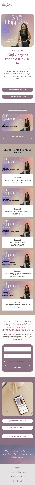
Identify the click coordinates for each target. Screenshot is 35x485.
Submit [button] (17, 367)
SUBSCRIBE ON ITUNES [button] (18, 90)
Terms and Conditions (17, 472)
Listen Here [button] (17, 136)
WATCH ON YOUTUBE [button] (18, 96)
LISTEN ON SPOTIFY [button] (18, 428)
